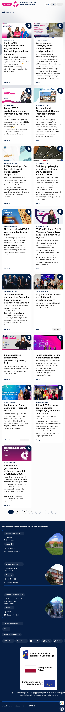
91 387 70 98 (11, 579)
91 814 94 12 (11, 548)
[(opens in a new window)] (61, 703)
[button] (61, 709)
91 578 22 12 (11, 612)
